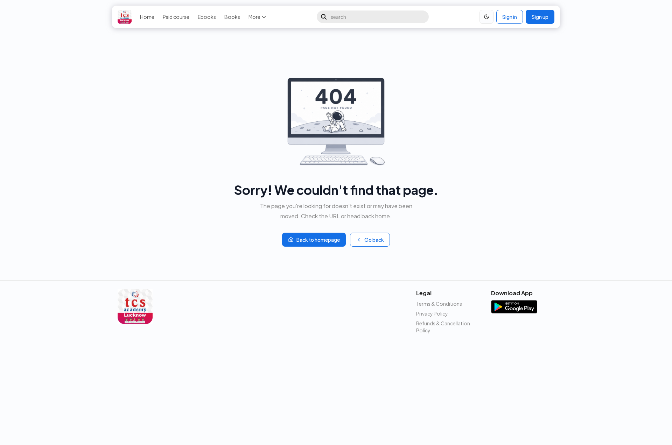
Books (232, 17)
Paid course (176, 17)
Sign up (540, 17)
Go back (374, 239)
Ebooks (207, 17)
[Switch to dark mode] (486, 17)
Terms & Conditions (439, 304)
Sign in (509, 17)
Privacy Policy (432, 313)
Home (147, 17)
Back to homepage (318, 239)
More (254, 17)
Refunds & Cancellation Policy (443, 326)
